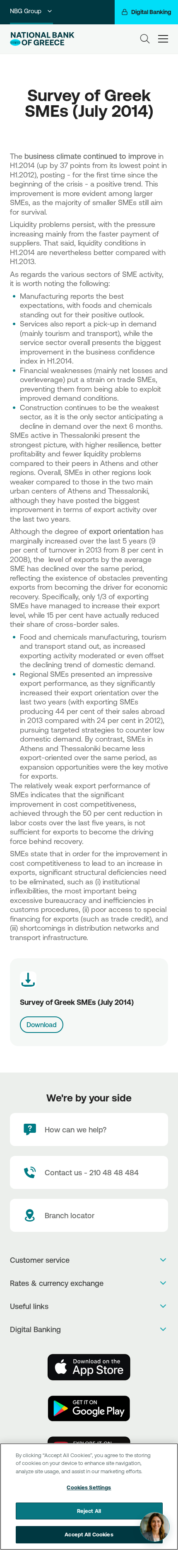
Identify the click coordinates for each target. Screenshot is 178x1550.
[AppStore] (89, 1367)
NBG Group (25, 10)
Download (41, 1024)
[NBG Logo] (46, 39)
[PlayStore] (89, 1408)
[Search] (145, 38)
